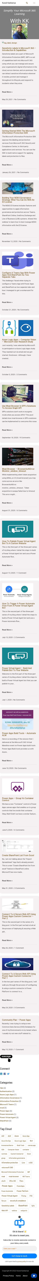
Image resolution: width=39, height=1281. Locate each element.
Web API (5, 1211)
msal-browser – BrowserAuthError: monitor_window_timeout (18, 470)
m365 (31, 1163)
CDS (2, 1149)
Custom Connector (17, 1154)
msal (2, 1108)
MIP (28, 1172)
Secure (3, 1201)
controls (4, 1154)
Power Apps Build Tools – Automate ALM (19, 734)
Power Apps (4, 1111)
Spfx (33, 1206)
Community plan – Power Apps (16, 1020)
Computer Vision (13, 1149)
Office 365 (12, 1181)
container (26, 1149)
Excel (29, 1154)
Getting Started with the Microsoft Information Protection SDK (18, 132)
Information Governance (9, 1098)
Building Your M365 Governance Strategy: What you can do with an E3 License (18, 200)
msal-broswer (14, 1177)
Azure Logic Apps (7, 1094)
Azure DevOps (6, 1141)
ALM (9, 1136)
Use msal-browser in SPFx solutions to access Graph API (19, 407)
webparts (24, 1210)
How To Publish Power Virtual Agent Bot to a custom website (19, 542)
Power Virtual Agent (8, 1117)
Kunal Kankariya (9, 3)
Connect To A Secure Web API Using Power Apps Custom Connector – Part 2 (19, 916)
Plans (21, 1181)
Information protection (10, 1163)
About (25, 1276)
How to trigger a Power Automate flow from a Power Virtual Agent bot (18, 605)
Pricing (23, 1196)
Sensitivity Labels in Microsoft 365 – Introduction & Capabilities (19, 49)
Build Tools (20, 1145)
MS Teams (26, 1176)
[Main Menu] (34, 3)
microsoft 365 (7, 1167)
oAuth (3, 1181)
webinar (14, 1210)
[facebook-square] (5, 1074)
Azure (17, 1136)
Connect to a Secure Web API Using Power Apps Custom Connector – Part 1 (19, 976)
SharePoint (4, 1121)
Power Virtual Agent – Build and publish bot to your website (17, 669)
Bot (31, 1141)
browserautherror (7, 1145)
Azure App (26, 1136)
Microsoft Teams (7, 1104)
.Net (1, 1088)
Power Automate (6, 1114)
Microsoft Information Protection (12, 1172)
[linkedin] (1, 1074)
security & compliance (18, 1201)
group (3, 1158)
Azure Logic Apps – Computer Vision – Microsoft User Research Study (19, 340)
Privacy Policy (8, 1276)
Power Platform (22, 1191)
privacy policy (22, 1261)
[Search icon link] (27, 3)
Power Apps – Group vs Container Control (18, 799)
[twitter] (8, 1074)
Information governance (17, 1158)
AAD (2, 1136)
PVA (31, 1196)
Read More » (7, 92)
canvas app (32, 1145)
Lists (23, 1163)
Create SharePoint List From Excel (18, 855)
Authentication (6, 1091)
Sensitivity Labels (8, 1206)
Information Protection (9, 1101)
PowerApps (20, 1186)
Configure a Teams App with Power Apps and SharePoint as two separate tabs (18, 275)
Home (18, 1276)
